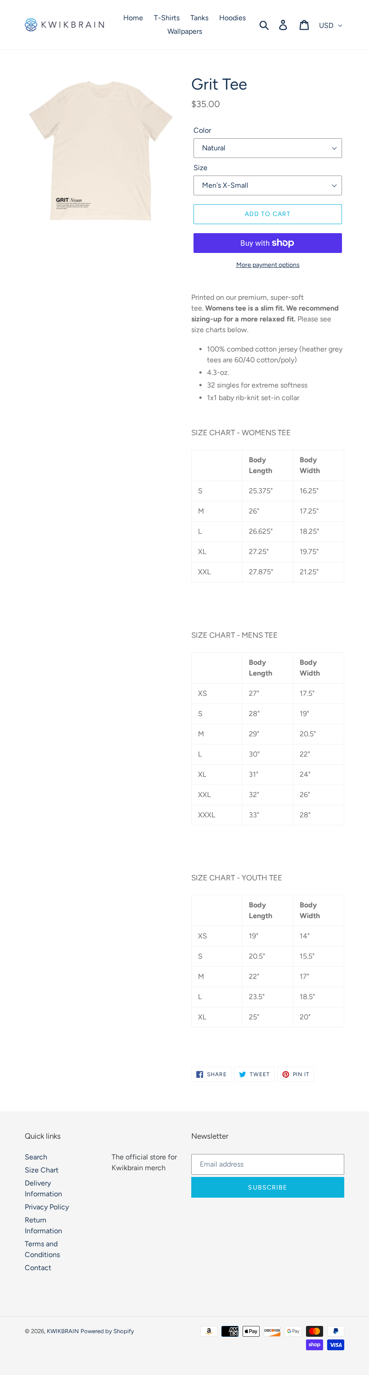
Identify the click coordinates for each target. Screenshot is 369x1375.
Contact (38, 1267)
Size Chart (41, 1170)
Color (202, 130)
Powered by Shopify (107, 1331)
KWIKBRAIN (63, 1331)
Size (200, 167)
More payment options (268, 265)
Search (36, 1157)
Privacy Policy (47, 1207)
